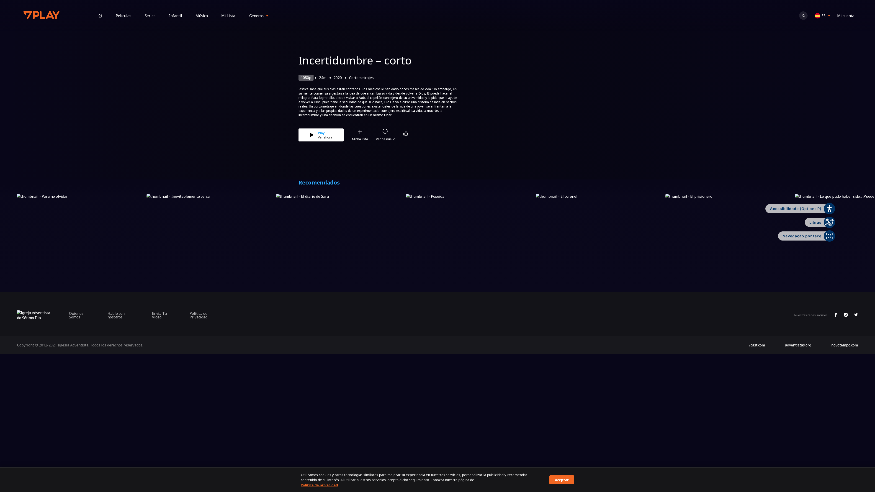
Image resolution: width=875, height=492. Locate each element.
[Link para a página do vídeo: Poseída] (470, 230)
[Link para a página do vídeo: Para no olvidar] (81, 230)
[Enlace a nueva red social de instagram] (846, 315)
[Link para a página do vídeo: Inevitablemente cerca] (210, 230)
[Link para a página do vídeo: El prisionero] (729, 230)
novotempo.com (844, 345)
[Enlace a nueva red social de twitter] (856, 315)
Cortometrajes (361, 77)
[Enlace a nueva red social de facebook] (835, 315)
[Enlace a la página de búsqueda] (803, 15)
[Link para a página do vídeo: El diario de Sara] (340, 230)
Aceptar (562, 479)
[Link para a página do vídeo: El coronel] (600, 230)
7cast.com (757, 345)
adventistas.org (798, 345)
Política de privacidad (319, 485)
